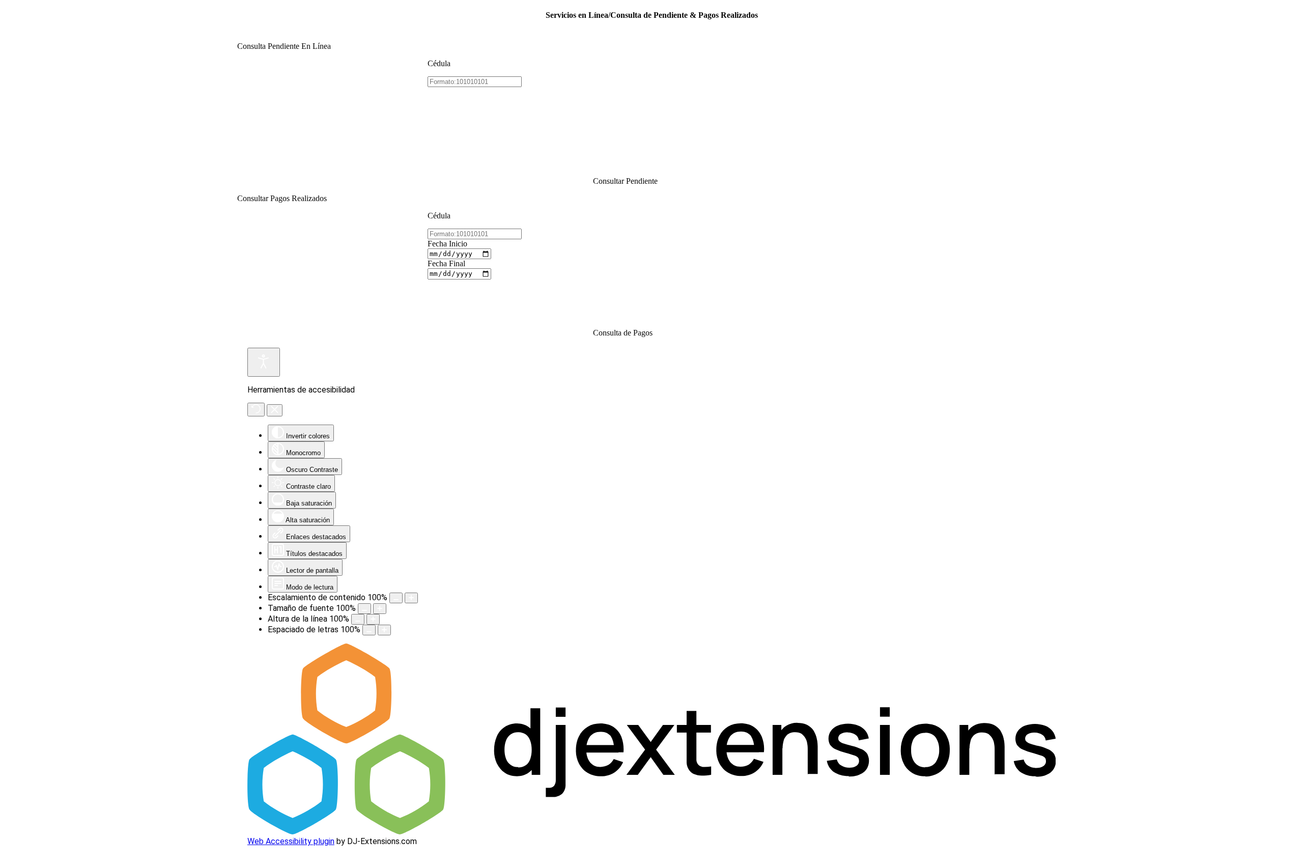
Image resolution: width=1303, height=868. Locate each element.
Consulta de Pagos (623, 332)
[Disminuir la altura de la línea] (357, 619)
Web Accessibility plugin (290, 841)
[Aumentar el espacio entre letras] (384, 630)
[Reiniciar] (256, 409)
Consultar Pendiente (625, 181)
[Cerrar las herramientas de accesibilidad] (274, 410)
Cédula (439, 63)
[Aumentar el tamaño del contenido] (411, 598)
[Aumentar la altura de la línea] (373, 619)
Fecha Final (446, 263)
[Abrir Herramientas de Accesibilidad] (263, 362)
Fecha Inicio (447, 243)
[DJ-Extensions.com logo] (651, 831)
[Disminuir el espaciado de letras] (369, 630)
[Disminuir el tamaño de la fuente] (364, 608)
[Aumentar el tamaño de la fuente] (379, 608)
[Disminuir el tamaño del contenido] (396, 598)
